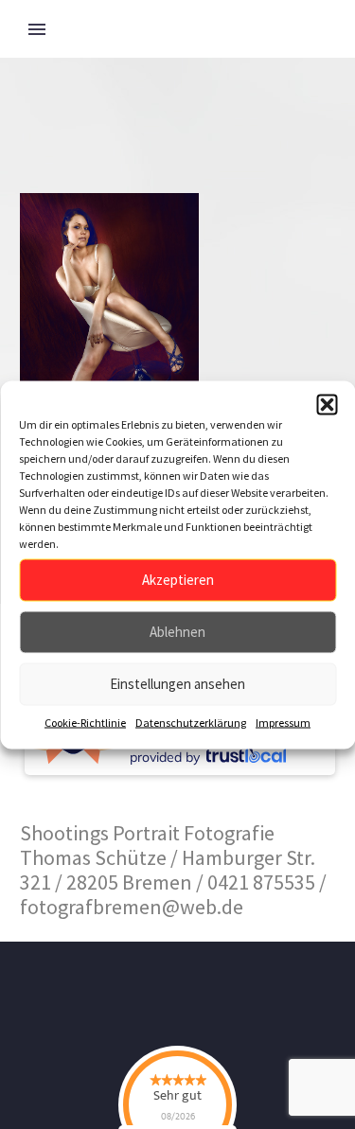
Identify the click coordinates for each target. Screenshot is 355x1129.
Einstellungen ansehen (177, 684)
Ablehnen (177, 632)
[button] (326, 404)
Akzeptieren (178, 580)
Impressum (283, 721)
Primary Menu (37, 29)
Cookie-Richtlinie (85, 721)
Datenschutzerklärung (190, 721)
